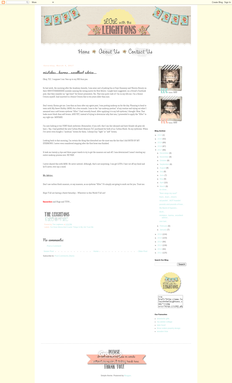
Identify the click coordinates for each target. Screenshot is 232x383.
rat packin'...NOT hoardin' (170, 200)
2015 (160, 238)
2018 (160, 146)
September (165, 164)
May (162, 179)
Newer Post (49, 251)
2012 (160, 249)
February (164, 226)
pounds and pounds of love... (171, 204)
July (162, 171)
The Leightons (58, 224)
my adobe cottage (164, 322)
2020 (160, 139)
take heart (161, 325)
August (163, 168)
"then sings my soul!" (168, 193)
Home (96, 251)
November (164, 157)
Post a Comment (54, 246)
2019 (160, 142)
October (163, 160)
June (162, 175)
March (163, 186)
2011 (160, 253)
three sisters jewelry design (168, 328)
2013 (160, 245)
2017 (160, 150)
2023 (160, 135)
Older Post (142, 251)
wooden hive (162, 331)
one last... (163, 221)
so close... (163, 189)
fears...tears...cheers (168, 197)
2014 (160, 242)
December (164, 153)
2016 (160, 234)
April (162, 182)
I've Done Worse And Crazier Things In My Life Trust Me (71, 227)
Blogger (127, 375)
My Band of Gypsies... (168, 208)
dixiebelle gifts (163, 319)
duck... (162, 212)
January (163, 230)
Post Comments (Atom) (64, 256)
